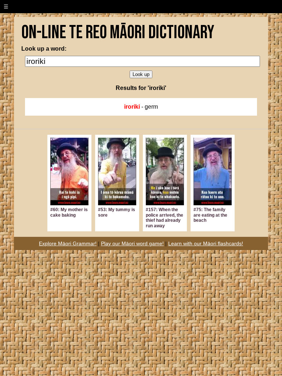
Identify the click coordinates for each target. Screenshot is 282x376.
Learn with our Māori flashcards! (205, 243)
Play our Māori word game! (132, 243)
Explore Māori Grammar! (68, 243)
